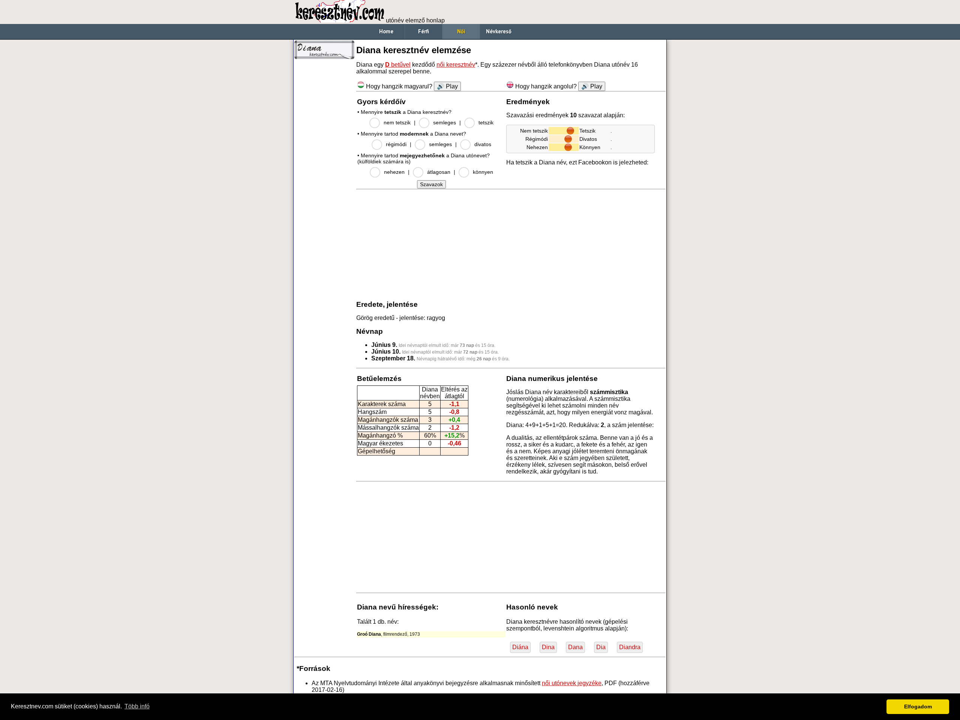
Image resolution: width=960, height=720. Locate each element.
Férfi (423, 31)
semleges (444, 122)
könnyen (483, 172)
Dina (548, 647)
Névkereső (499, 31)
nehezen (394, 172)
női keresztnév (455, 64)
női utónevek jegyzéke (572, 683)
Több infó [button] (137, 706)
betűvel (398, 64)
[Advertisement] (324, 176)
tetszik (486, 122)
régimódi (396, 144)
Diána (520, 647)
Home (386, 31)
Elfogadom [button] (918, 707)
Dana (575, 647)
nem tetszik (397, 122)
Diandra (629, 647)
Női (461, 31)
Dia (601, 647)
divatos (482, 144)
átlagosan (438, 172)
